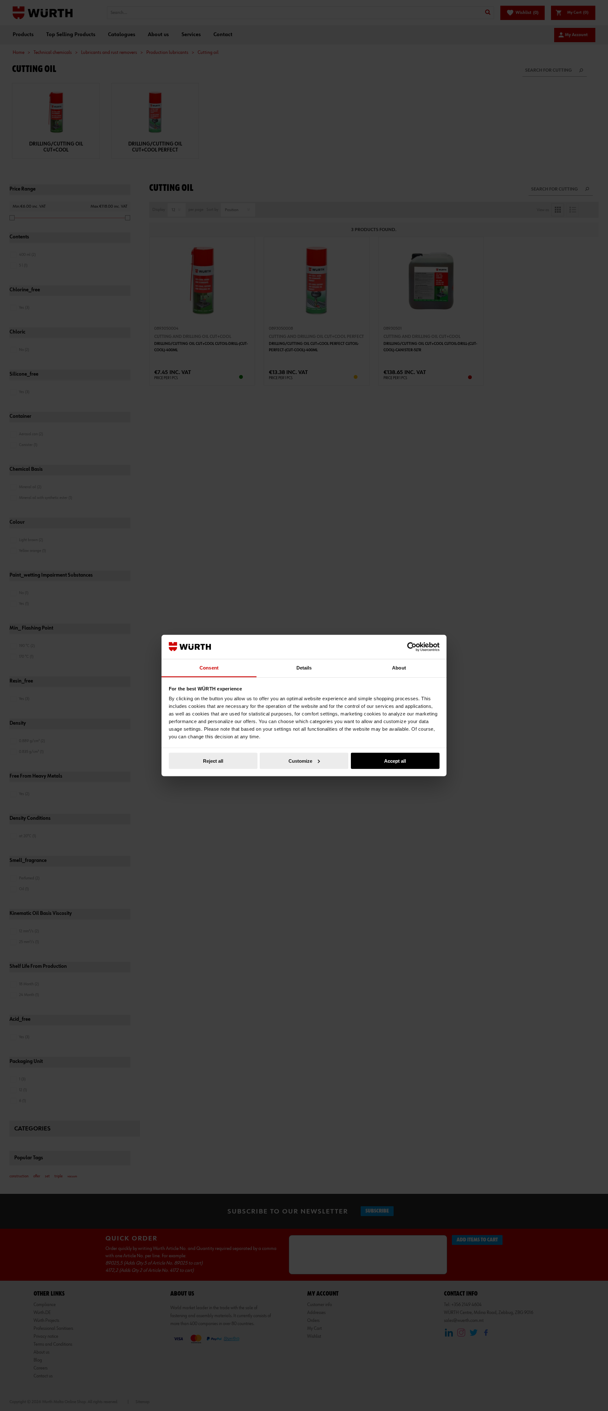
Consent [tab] (209, 667)
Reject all (213, 760)
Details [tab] (304, 667)
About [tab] (399, 667)
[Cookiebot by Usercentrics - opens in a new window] (412, 647)
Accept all (395, 760)
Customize (300, 760)
